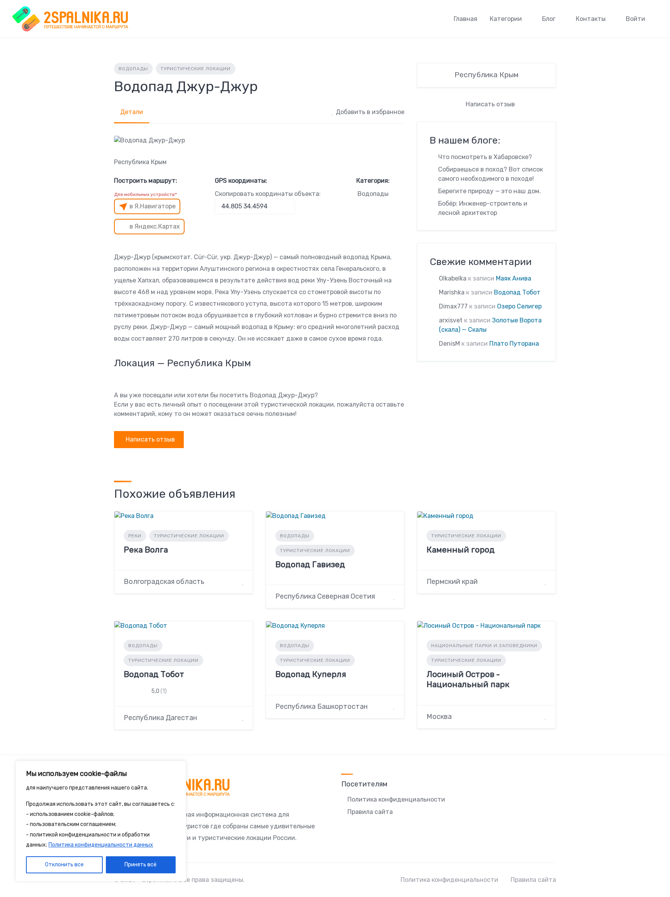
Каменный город (461, 549)
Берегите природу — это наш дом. (489, 191)
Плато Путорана (514, 343)
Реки (135, 536)
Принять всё (140, 864)
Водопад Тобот (517, 292)
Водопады (133, 68)
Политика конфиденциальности (396, 799)
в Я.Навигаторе (153, 206)
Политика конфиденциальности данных (100, 845)
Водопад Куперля (310, 674)
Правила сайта (370, 812)
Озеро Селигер (519, 306)
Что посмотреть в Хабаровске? (485, 157)
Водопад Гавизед (310, 564)
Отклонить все (64, 864)
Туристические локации (196, 68)
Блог (549, 19)
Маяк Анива (513, 278)
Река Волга (146, 549)
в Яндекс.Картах (155, 226)
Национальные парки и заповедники (484, 645)
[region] (101, 821)
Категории (506, 19)
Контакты (591, 19)
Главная (465, 19)
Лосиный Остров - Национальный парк (468, 679)
